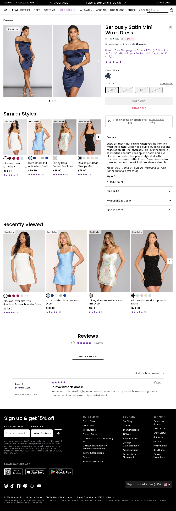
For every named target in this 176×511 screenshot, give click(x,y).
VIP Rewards (89, 429)
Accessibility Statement (129, 456)
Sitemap (87, 457)
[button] (5, 158)
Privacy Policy (42, 448)
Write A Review (88, 356)
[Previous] (51, 2)
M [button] (141, 90)
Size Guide (166, 83)
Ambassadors (130, 450)
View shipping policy (156, 121)
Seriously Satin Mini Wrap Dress (128, 30)
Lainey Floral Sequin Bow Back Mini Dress (63, 164)
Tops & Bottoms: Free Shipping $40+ (88, 3)
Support (7, 2)
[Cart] (171, 10)
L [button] (155, 90)
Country (37, 426)
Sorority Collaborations (131, 444)
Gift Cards (88, 425)
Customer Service (158, 423)
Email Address (14, 426)
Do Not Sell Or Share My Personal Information (95, 447)
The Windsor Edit (131, 429)
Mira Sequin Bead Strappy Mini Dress (88, 164)
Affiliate (127, 434)
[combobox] (149, 373)
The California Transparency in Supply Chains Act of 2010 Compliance (80, 497)
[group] (27, 61)
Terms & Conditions (93, 452)
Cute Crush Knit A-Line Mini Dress (38, 164)
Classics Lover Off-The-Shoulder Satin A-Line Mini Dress (13, 165)
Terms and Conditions (21, 448)
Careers (127, 425)
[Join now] (58, 433)
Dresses (8, 20)
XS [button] (112, 90)
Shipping (158, 437)
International (160, 445)
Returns (157, 441)
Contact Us (159, 428)
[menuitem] (14, 10)
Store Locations (25, 2)
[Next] (125, 2)
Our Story (127, 421)
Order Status (160, 432)
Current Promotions (159, 456)
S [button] (126, 90)
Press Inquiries (130, 438)
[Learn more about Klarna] (145, 44)
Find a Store (89, 421)
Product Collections (93, 461)
